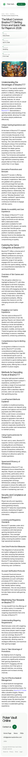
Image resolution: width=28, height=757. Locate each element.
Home (3, 13)
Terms (16, 751)
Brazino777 (5, 110)
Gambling (12, 13)
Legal (21, 751)
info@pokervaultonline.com (13, 737)
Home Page (7, 733)
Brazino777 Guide (20, 690)
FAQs (22, 733)
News (7, 13)
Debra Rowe (6, 35)
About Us (5, 751)
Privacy (11, 751)
